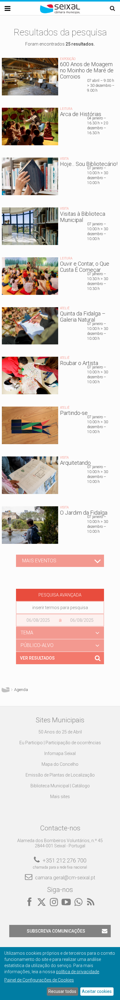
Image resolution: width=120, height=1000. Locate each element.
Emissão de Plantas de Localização (60, 775)
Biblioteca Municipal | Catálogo (60, 785)
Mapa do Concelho (60, 764)
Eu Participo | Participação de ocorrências (60, 742)
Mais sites (60, 796)
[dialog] (60, 973)
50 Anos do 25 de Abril (60, 731)
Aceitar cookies (97, 991)
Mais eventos (39, 561)
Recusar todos (62, 991)
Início (6, 690)
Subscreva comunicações (56, 931)
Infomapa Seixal (60, 753)
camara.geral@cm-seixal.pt (65, 878)
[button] (60, 633)
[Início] (60, 12)
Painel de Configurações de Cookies (39, 980)
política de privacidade (77, 971)
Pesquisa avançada (60, 594)
